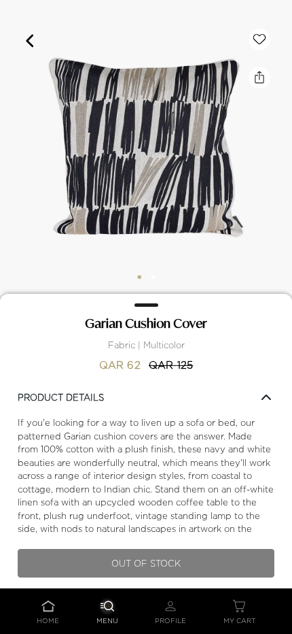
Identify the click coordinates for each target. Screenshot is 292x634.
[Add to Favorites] (259, 39)
